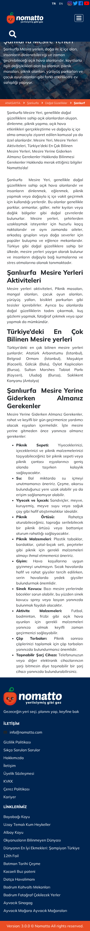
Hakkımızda (13, 757)
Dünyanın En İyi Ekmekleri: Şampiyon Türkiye (41, 848)
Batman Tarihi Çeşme (21, 863)
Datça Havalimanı (19, 879)
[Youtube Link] (86, 3)
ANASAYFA (13, 103)
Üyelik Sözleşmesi (18, 773)
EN (61, 3)
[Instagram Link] (70, 3)
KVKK (8, 781)
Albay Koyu (13, 832)
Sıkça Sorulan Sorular (21, 750)
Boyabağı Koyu (16, 816)
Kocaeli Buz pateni (19, 871)
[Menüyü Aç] (79, 18)
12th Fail (11, 855)
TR (54, 3)
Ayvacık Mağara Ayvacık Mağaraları (35, 910)
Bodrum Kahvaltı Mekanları (26, 887)
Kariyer (9, 797)
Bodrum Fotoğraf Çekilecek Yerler (31, 895)
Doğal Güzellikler (56, 103)
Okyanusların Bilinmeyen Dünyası (32, 840)
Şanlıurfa (33, 103)
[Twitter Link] (75, 3)
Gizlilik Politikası (17, 742)
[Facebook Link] (80, 3)
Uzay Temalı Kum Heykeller (27, 824)
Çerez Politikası (16, 789)
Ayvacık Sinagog (18, 902)
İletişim (9, 765)
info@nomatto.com (26, 732)
